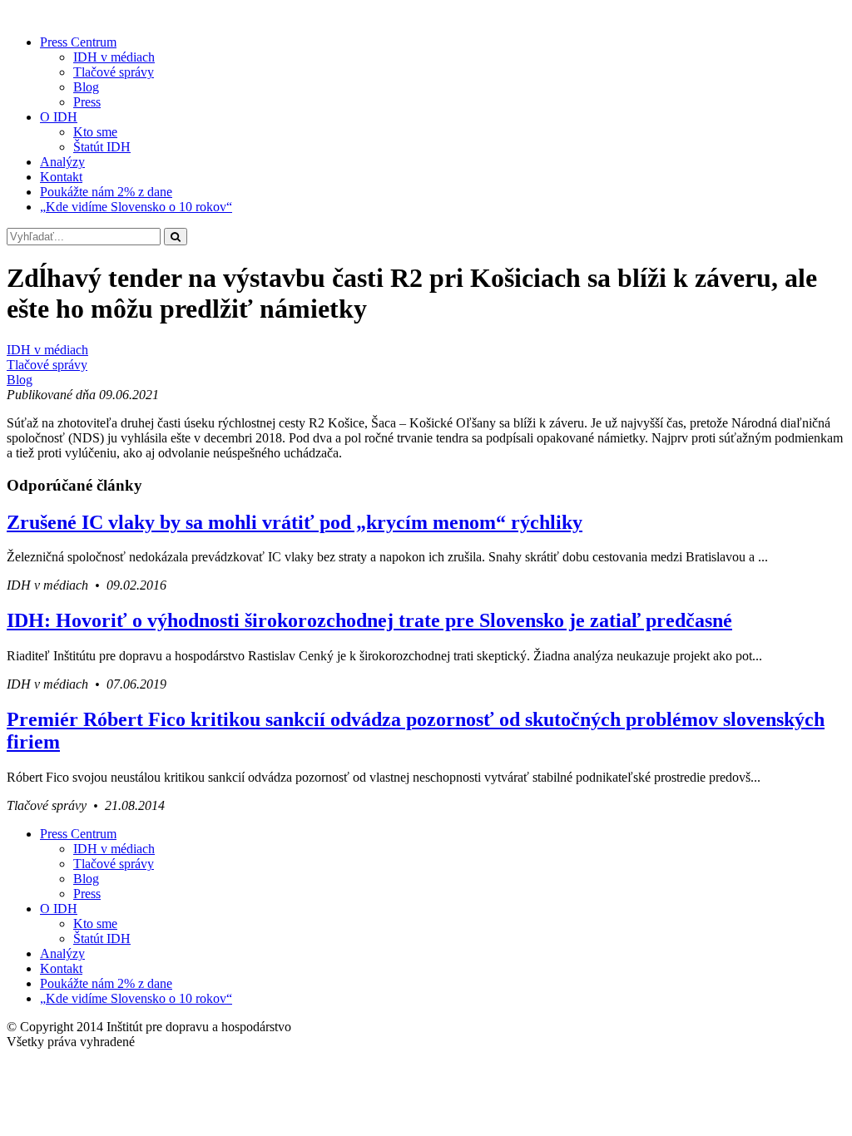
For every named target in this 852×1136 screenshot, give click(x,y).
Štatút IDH (102, 147)
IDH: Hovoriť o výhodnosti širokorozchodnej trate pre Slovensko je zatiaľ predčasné (369, 620)
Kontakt (61, 177)
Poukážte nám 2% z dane (106, 192)
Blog (86, 87)
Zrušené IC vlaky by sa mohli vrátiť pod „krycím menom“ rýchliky (294, 522)
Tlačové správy (113, 72)
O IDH (58, 117)
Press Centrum (78, 42)
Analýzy (62, 162)
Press (87, 102)
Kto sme (95, 132)
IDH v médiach (114, 57)
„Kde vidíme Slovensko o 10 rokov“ (136, 207)
